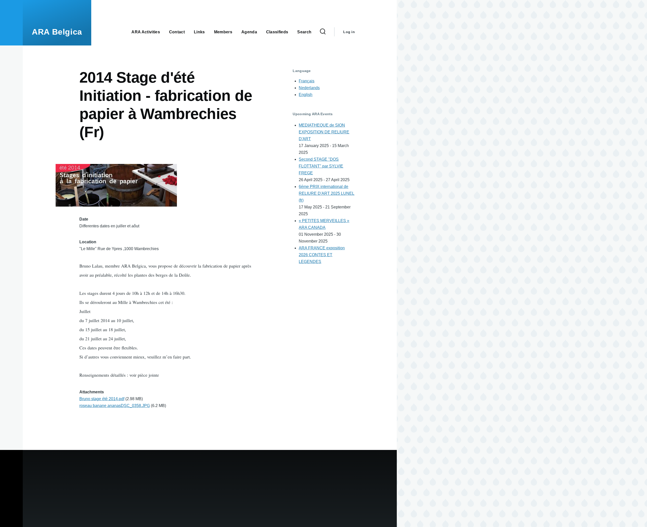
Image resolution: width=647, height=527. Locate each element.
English (305, 94)
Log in (349, 32)
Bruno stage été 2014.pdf (101, 399)
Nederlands (309, 88)
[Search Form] (323, 31)
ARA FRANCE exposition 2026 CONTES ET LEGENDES (322, 255)
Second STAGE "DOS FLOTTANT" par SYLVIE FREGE (321, 166)
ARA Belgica (57, 31)
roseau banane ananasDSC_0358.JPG (114, 405)
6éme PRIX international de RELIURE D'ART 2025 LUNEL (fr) (326, 193)
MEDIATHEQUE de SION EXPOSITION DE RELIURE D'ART (324, 132)
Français (306, 81)
